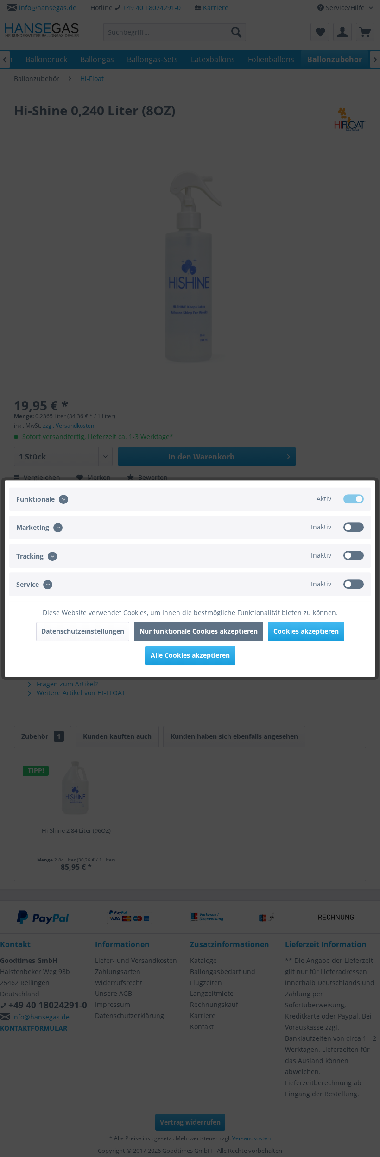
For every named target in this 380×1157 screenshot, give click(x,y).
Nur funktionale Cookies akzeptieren (198, 631)
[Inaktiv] (353, 527)
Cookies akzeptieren (306, 631)
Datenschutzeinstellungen (82, 631)
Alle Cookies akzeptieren (190, 655)
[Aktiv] (353, 498)
